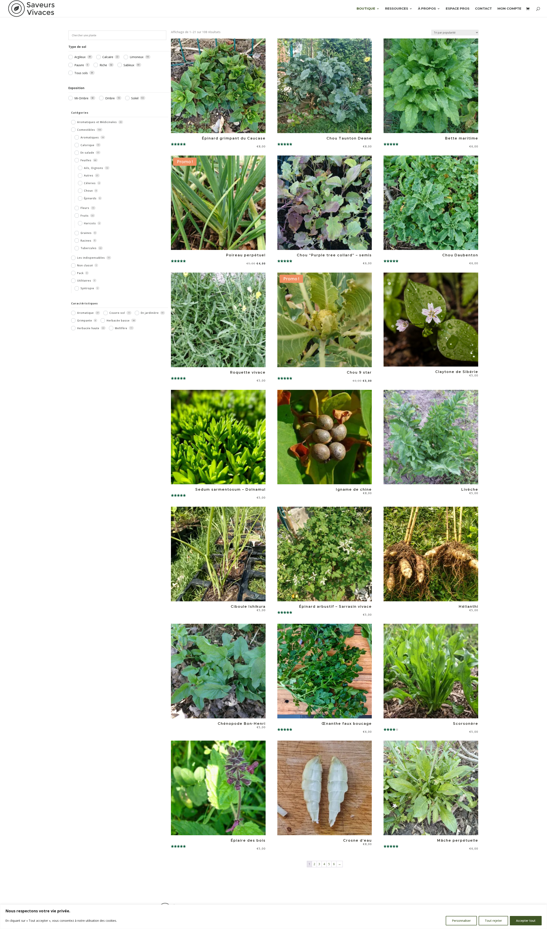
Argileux (80, 57)
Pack (80, 273)
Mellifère (121, 328)
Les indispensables (91, 258)
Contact (483, 8)
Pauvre (79, 65)
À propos (427, 8)
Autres (88, 175)
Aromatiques (90, 137)
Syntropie (87, 288)
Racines (86, 240)
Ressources (396, 8)
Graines (86, 233)
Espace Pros (457, 8)
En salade (87, 152)
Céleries (90, 183)
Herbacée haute (88, 328)
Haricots (90, 223)
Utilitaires (84, 280)
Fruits (85, 215)
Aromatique (85, 313)
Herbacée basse (118, 320)
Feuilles (86, 160)
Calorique (87, 145)
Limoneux (137, 57)
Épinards (90, 198)
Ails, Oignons (93, 168)
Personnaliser (461, 921)
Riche (103, 65)
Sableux (129, 65)
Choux (88, 190)
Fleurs (85, 208)
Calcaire (107, 57)
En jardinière (150, 313)
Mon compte (509, 8)
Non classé (85, 265)
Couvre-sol (117, 313)
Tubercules (89, 248)
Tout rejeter (493, 921)
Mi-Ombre (81, 98)
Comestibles (86, 130)
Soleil (134, 98)
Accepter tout (525, 921)
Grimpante (84, 320)
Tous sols (81, 73)
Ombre (110, 98)
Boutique (366, 8)
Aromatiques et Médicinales (97, 122)
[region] (273, 916)
